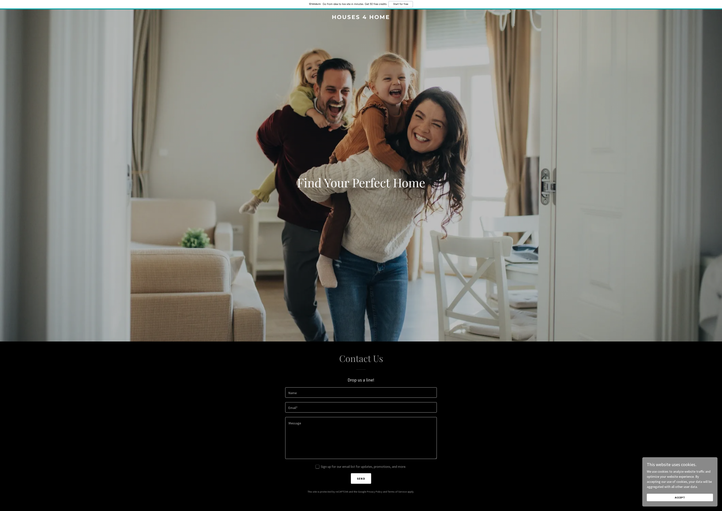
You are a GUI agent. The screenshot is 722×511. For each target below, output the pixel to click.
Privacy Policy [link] (374, 491)
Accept (680, 497)
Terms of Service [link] (397, 491)
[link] (361, 18)
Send (361, 478)
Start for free (400, 4)
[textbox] (361, 392)
